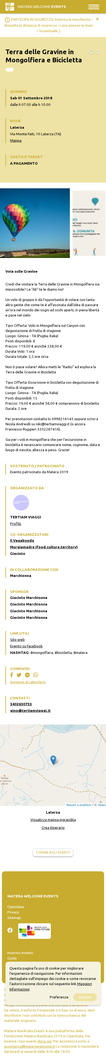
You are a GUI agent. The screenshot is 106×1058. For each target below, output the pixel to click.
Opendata (15, 907)
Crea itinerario (53, 827)
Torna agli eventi (53, 852)
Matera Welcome (42, 6)
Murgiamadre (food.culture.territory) (44, 547)
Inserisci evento (20, 953)
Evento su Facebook (26, 646)
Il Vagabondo (22, 540)
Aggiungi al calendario (28, 682)
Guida (12, 958)
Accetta (85, 997)
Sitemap (14, 917)
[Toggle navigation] (94, 6)
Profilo (15, 523)
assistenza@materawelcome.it (29, 1046)
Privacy (13, 912)
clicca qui (44, 1041)
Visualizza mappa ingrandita (53, 819)
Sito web (17, 639)
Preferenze (59, 997)
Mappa (15, 140)
